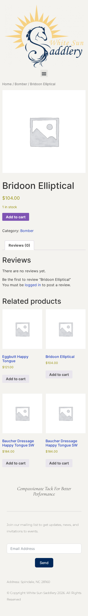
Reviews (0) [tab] (19, 245)
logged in (33, 285)
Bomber (21, 84)
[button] (44, 73)
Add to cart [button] (15, 379)
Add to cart (15, 217)
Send (44, 562)
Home (7, 84)
